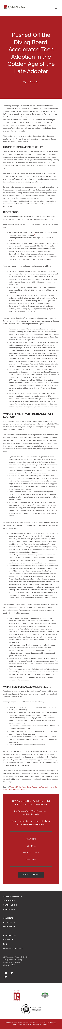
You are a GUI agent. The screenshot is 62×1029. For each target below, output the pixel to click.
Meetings (31, 859)
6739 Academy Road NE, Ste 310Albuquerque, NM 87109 (15, 958)
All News (31, 839)
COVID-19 (31, 846)
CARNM (14, 7)
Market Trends (31, 852)
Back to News (31, 875)
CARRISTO (45, 1024)
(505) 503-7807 (8, 965)
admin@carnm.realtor (11, 962)
